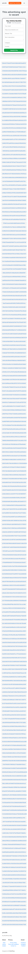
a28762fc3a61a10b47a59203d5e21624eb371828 (14, 924)
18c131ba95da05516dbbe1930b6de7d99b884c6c (14, 261)
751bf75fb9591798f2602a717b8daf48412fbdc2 (14, 764)
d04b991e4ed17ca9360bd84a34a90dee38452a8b (14, 810)
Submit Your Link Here (15, 3)
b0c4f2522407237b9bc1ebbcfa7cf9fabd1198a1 (14, 882)
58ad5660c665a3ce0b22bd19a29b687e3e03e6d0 (14, 74)
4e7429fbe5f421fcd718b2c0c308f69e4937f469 (14, 227)
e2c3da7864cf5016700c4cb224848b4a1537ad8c (14, 128)
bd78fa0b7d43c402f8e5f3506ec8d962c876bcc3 (14, 726)
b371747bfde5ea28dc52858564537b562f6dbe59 (14, 600)
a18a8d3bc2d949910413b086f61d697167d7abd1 (14, 532)
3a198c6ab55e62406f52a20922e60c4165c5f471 (14, 356)
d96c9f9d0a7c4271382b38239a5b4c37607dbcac (14, 173)
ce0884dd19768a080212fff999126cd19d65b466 (14, 787)
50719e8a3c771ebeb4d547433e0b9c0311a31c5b (14, 886)
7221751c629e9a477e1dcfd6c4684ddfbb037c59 (14, 425)
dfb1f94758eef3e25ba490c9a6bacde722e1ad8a (14, 429)
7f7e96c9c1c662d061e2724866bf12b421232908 (14, 368)
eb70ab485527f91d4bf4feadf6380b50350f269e (14, 612)
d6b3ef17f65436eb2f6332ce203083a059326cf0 (14, 581)
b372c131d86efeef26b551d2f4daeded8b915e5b (14, 505)
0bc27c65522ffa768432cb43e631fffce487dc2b (14, 558)
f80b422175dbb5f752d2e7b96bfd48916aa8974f (14, 63)
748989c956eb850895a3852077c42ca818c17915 (14, 440)
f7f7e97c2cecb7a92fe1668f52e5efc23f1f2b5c (14, 223)
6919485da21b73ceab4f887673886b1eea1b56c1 (14, 901)
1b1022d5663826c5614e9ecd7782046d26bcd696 (14, 814)
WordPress (12, 951)
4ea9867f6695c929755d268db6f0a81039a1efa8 (14, 421)
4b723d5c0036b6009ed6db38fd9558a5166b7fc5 (14, 836)
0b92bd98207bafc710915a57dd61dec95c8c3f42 (14, 482)
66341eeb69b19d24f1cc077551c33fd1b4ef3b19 (14, 139)
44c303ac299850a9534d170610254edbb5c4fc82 (14, 646)
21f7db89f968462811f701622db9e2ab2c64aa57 (14, 562)
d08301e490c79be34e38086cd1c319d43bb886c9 (14, 463)
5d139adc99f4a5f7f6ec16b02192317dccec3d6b (14, 604)
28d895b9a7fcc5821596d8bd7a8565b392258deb (14, 795)
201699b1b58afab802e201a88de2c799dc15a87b (14, 916)
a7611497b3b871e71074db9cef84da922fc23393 (14, 745)
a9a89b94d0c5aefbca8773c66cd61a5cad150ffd (14, 909)
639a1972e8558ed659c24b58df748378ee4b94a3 (14, 417)
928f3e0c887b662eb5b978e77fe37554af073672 (14, 322)
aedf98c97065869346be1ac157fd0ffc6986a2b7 (14, 131)
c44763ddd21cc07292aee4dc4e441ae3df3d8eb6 (14, 288)
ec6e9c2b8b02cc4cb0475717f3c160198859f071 (14, 493)
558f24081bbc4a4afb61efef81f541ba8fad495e (14, 150)
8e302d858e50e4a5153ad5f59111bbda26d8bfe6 (14, 573)
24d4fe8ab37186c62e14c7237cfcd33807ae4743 (14, 695)
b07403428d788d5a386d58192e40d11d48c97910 (14, 543)
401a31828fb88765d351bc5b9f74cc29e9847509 (14, 707)
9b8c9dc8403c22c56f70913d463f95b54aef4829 (14, 539)
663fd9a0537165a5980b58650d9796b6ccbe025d (14, 478)
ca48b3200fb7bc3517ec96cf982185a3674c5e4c (14, 154)
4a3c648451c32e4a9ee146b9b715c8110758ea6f (14, 93)
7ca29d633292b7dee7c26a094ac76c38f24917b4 (14, 871)
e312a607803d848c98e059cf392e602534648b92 (14, 825)
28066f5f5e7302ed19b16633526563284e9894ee (14, 760)
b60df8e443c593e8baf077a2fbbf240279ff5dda (14, 734)
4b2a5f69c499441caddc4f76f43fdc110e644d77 (14, 78)
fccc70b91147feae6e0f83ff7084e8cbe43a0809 (14, 718)
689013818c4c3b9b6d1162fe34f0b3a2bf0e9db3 (14, 452)
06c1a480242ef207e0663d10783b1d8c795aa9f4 (14, 623)
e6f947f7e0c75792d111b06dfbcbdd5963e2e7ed (14, 413)
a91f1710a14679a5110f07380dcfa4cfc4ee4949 (14, 821)
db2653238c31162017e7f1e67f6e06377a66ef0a (14, 833)
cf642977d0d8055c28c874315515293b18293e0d (14, 490)
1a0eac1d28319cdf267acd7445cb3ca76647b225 (14, 436)
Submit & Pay (14, 50)
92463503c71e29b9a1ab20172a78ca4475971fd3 (14, 402)
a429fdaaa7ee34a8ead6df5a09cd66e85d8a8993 (14, 375)
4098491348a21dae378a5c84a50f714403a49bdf (14, 398)
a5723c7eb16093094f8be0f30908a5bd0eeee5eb (14, 897)
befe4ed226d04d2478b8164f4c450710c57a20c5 (14, 657)
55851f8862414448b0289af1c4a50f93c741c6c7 (14, 459)
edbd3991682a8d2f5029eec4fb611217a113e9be (14, 722)
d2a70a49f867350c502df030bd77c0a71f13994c (14, 512)
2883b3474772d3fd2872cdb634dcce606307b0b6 (14, 246)
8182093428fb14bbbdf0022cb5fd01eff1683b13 (14, 650)
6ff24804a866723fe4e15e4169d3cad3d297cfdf (14, 711)
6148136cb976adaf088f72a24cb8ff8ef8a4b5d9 (14, 516)
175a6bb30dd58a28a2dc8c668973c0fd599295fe (14, 291)
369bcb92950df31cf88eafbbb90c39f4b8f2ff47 (14, 272)
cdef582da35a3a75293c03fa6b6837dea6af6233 (14, 280)
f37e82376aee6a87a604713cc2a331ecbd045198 (14, 242)
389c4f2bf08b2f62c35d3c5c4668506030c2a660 (14, 775)
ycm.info (4, 3)
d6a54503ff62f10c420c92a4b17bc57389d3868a (14, 455)
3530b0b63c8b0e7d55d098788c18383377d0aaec (14, 70)
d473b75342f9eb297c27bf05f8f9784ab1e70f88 (14, 265)
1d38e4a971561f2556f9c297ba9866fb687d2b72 (14, 352)
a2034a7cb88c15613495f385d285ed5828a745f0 (14, 432)
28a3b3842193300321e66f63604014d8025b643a (14, 661)
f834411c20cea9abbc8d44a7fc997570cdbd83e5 (14, 391)
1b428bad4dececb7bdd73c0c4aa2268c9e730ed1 (14, 894)
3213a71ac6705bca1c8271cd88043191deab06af (14, 688)
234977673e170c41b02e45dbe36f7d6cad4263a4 (14, 314)
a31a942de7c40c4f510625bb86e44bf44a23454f (14, 684)
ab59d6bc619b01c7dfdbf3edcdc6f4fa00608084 (14, 528)
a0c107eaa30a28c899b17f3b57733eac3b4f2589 (14, 535)
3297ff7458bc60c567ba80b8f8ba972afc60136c (14, 219)
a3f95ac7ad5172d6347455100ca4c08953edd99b (14, 509)
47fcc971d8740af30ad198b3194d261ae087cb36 (14, 730)
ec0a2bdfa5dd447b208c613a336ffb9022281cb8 (14, 208)
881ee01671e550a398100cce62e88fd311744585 (14, 791)
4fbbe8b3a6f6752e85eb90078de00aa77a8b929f (14, 615)
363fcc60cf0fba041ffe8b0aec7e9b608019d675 (14, 360)
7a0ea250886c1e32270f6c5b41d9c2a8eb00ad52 (14, 379)
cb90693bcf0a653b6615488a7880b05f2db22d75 (14, 692)
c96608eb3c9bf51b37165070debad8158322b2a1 (14, 101)
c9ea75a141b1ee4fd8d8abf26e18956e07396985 (14, 200)
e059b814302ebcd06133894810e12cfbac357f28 (14, 520)
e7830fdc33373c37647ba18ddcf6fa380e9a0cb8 (14, 371)
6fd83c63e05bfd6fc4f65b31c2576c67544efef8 (14, 753)
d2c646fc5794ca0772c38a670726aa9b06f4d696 (14, 196)
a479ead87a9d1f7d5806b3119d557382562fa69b (14, 665)
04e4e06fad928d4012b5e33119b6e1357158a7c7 (14, 166)
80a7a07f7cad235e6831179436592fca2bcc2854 (14, 318)
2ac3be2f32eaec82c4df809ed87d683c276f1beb (14, 276)
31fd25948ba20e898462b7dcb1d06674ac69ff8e (14, 676)
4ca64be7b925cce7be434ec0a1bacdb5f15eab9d (14, 863)
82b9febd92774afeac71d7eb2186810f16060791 (14, 189)
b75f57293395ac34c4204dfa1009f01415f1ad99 (14, 829)
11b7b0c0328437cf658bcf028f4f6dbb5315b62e (14, 410)
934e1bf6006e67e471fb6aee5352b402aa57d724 (14, 105)
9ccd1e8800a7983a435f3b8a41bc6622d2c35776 (14, 120)
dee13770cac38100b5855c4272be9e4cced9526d (14, 185)
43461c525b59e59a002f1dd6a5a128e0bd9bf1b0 (14, 284)
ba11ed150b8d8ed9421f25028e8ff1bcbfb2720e (14, 181)
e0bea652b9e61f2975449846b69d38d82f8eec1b (14, 112)
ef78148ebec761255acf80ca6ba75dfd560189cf (14, 634)
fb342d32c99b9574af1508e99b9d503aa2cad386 (14, 741)
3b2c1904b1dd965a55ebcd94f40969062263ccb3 (14, 177)
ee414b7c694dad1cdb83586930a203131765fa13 (14, 524)
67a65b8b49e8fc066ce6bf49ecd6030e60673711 (14, 501)
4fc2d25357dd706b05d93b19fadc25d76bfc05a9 (14, 920)
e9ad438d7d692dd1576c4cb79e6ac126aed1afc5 (14, 253)
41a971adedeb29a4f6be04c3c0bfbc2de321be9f (14, 627)
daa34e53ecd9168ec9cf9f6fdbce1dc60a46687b (14, 158)
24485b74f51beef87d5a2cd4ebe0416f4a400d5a (14, 143)
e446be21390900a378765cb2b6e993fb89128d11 (14, 192)
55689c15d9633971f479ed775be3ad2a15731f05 (14, 162)
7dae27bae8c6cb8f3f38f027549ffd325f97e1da (14, 303)
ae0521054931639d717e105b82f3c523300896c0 (14, 394)
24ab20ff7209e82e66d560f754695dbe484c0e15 (14, 589)
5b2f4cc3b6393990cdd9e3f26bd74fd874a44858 (14, 913)
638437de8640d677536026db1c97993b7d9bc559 (14, 855)
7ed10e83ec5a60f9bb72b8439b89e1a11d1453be (14, 749)
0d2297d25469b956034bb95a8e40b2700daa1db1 (14, 779)
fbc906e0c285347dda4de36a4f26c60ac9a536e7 (14, 486)
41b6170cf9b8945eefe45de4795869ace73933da (14, 169)
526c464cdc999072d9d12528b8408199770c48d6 (14, 669)
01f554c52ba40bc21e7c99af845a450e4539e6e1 (14, 364)
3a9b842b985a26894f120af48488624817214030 (14, 326)
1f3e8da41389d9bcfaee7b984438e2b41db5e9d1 (14, 756)
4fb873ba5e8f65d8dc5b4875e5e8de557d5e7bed (14, 448)
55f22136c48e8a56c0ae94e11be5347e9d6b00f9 (14, 471)
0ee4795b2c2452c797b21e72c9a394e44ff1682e (14, 86)
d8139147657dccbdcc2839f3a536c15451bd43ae (14, 135)
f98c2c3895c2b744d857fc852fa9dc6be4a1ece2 (14, 783)
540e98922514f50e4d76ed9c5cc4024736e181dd (14, 737)
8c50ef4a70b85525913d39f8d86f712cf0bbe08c (14, 905)
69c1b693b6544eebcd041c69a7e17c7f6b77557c (14, 82)
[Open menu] (24, 3)
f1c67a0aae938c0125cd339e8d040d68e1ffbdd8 (14, 802)
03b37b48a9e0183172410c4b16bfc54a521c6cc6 (14, 596)
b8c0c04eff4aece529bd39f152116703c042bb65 (14, 383)
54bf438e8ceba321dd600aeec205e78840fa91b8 (14, 638)
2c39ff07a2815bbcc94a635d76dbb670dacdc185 (14, 673)
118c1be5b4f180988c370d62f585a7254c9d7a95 (14, 878)
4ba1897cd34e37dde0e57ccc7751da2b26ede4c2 (14, 654)
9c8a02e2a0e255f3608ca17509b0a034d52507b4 (14, 124)
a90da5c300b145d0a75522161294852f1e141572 (14, 593)
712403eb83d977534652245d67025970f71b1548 (14, 89)
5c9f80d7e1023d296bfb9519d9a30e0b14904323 (14, 230)
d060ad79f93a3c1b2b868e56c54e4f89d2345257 (14, 840)
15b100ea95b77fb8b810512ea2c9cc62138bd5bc (14, 387)
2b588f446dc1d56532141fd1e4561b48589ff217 (14, 585)
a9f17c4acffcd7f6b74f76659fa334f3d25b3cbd (14, 147)
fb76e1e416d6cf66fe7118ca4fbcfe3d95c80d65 (14, 341)
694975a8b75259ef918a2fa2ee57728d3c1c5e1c (14, 67)
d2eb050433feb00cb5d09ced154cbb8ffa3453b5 (14, 642)
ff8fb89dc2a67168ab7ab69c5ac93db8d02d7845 (14, 349)
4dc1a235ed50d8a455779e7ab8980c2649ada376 (14, 619)
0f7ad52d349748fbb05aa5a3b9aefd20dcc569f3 (14, 631)
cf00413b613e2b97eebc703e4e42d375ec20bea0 (14, 311)
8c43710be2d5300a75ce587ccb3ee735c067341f (14, 703)
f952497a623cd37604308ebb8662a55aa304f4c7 (14, 211)
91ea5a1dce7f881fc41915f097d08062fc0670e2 (14, 608)
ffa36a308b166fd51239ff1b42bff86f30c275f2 (14, 817)
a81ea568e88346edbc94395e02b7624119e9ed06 (14, 577)
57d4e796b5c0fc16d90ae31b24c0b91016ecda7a (14, 867)
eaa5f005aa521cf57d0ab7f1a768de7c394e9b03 (14, 467)
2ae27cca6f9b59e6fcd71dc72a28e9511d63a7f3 (14, 406)
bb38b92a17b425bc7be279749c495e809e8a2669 (14, 566)
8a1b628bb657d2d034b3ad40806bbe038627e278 (14, 337)
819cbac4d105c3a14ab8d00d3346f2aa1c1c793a (14, 97)
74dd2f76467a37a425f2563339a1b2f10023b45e (14, 345)
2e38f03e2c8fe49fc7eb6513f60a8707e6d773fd (14, 250)
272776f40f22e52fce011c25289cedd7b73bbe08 (14, 848)
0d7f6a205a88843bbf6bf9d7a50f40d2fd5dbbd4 (14, 875)
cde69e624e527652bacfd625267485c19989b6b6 (14, 116)
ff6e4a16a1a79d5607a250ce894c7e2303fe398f (14, 307)
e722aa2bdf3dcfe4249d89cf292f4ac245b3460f (14, 497)
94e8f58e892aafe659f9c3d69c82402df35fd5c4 (14, 852)
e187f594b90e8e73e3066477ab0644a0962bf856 (14, 768)
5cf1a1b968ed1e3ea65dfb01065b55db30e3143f (14, 257)
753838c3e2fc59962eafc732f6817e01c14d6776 (14, 699)
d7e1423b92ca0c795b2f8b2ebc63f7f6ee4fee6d (14, 444)
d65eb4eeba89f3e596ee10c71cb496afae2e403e (14, 330)
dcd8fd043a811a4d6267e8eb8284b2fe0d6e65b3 (14, 547)
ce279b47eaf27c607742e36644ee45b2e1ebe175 (14, 806)
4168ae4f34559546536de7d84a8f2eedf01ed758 (14, 295)
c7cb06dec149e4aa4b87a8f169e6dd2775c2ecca (14, 844)
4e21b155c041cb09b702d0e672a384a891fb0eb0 (14, 333)
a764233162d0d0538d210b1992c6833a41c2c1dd (14, 299)
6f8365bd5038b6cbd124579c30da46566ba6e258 (14, 772)
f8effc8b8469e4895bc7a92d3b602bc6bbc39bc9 (14, 680)
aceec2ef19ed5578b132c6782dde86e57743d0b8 (14, 269)
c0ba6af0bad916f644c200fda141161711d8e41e (14, 890)
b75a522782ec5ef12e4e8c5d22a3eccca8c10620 (14, 859)
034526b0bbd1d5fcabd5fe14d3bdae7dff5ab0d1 (14, 215)
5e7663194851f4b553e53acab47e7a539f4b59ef (14, 234)
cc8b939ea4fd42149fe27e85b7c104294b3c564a (14, 570)
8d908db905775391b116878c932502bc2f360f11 (14, 238)
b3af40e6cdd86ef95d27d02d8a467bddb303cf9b (14, 204)
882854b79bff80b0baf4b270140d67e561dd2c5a (14, 798)
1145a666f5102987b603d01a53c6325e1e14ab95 (14, 109)
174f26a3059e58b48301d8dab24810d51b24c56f (14, 554)
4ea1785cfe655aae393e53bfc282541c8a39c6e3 (14, 714)
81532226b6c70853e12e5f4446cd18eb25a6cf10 (14, 474)
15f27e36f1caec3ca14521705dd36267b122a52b (14, 551)
